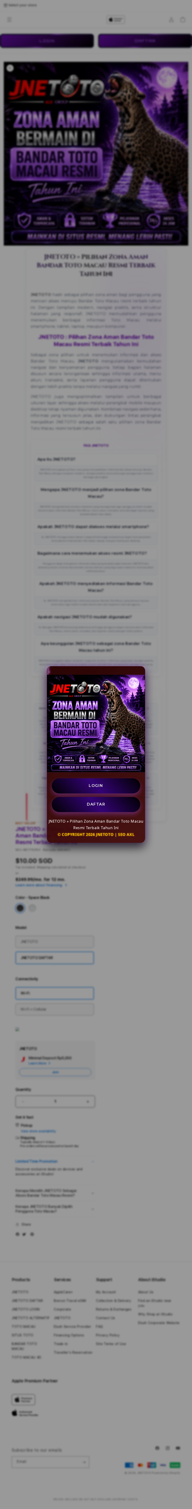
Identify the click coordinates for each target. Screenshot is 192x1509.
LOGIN (96, 785)
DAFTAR (96, 804)
